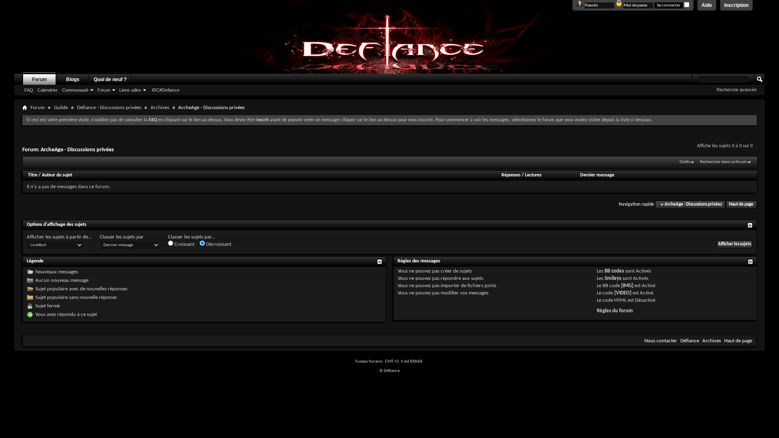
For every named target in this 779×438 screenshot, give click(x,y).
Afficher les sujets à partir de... (59, 237)
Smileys (613, 278)
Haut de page (741, 204)
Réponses (511, 175)
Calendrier (47, 90)
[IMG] (627, 285)
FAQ (28, 90)
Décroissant (218, 244)
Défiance (689, 341)
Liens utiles (130, 90)
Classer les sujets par (122, 237)
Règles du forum (615, 310)
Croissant (183, 244)
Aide (707, 5)
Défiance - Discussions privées (109, 107)
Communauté (75, 90)
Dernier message (597, 175)
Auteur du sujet (57, 175)
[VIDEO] (622, 293)
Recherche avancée (737, 89)
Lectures (533, 175)
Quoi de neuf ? (110, 79)
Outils (685, 162)
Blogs (73, 79)
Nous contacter (660, 341)
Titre (33, 175)
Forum (39, 79)
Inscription (736, 5)
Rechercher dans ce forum (723, 162)
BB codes (614, 271)
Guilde (61, 107)
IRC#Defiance (165, 90)
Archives (160, 107)
